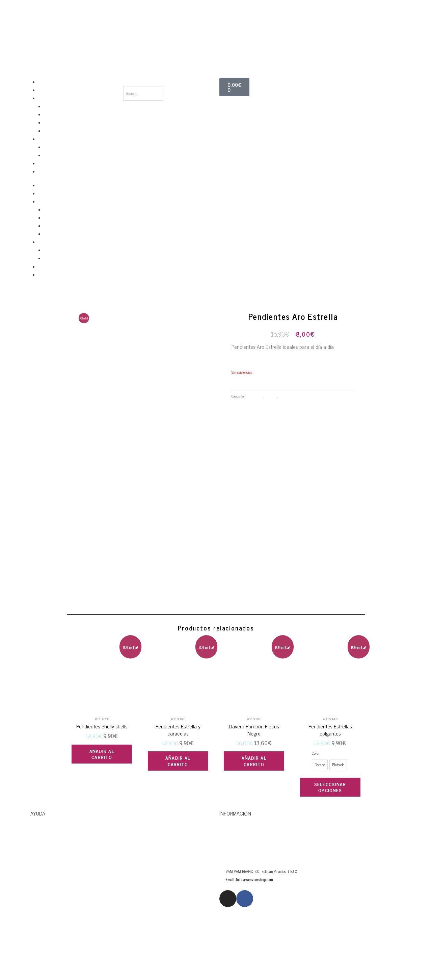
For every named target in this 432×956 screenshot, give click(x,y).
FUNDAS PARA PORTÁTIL (63, 106)
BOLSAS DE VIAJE (51, 90)
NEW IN (44, 82)
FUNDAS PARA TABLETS (63, 114)
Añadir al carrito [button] (101, 754)
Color (316, 753)
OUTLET (45, 172)
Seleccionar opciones (330, 787)
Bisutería (271, 396)
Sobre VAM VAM (237, 842)
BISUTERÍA (52, 147)
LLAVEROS (52, 155)
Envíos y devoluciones (55, 864)
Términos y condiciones (57, 931)
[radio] (320, 764)
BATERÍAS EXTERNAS (61, 131)
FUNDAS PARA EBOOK (61, 123)
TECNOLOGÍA (49, 98)
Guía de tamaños (49, 886)
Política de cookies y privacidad (66, 908)
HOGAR (43, 163)
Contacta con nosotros (56, 842)
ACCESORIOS (48, 139)
